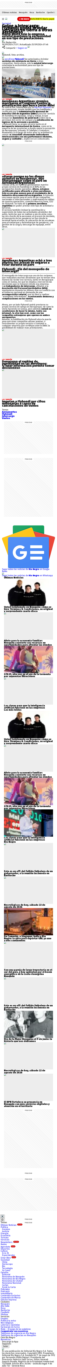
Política (4, 1227)
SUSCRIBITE (42, 19)
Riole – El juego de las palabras (16, 1329)
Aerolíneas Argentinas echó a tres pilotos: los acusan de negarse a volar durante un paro (27, 262)
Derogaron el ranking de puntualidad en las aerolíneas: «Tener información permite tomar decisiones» (28, 365)
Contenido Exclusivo (10, 1295)
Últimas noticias (9, 12)
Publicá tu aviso (8, 1320)
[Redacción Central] (3, 40)
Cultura (4, 1251)
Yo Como (6, 1270)
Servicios (5, 1239)
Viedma (4, 1314)
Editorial (6, 1274)
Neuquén (23, 12)
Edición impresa (8, 1299)
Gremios (6, 1229)
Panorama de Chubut (12, 1281)
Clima (4, 1262)
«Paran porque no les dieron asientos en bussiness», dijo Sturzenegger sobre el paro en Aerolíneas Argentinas (24, 180)
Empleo (4, 1318)
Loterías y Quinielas (10, 1325)
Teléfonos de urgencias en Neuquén (18, 1335)
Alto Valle (5, 1306)
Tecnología (7, 1268)
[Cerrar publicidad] (2, 1216)
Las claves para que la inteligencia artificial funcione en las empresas (24, 706)
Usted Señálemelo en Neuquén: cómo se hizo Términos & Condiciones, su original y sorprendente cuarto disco (28, 609)
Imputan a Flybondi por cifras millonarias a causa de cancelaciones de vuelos (23, 403)
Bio (3, 1266)
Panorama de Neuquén (13, 1276)
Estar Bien (8, 1258)
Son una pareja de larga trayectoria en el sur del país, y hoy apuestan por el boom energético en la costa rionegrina (28, 972)
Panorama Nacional (11, 1283)
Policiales (5, 1289)
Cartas (5, 1285)
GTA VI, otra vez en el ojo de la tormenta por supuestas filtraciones (27, 675)
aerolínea (14, 59)
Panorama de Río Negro (13, 1279)
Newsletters (9, 1242)
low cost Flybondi (42, 107)
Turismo (4, 1237)
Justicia (5, 1231)
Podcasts (5, 1291)
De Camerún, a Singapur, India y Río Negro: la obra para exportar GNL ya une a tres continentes (27, 938)
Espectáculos (8, 1255)
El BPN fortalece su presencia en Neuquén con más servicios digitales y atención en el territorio (27, 1104)
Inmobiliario (6, 1293)
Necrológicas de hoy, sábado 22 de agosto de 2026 (24, 905)
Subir (5, 1346)
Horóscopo (7, 1264)
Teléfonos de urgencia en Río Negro (18, 1333)
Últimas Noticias (11, 1225)
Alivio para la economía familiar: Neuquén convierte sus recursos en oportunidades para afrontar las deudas (28, 642)
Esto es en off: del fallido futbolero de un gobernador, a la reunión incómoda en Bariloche (28, 873)
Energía (4, 1233)
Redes (4, 1244)
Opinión (4, 1272)
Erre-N (5, 1253)
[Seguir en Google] (3, 57)
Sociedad (6, 23)
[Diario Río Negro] (6, 19)
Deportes (5, 1249)
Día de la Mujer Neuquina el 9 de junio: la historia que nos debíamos (28, 1040)
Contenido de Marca (10, 1297)
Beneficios (6, 1339)
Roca (32, 12)
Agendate (8, 1247)
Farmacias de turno (10, 1327)
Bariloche (40, 12)
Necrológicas (7, 1323)
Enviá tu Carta (9, 1287)
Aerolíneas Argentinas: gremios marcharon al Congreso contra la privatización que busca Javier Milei (28, 103)
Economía (5, 1235)
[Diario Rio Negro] (3, 1349)
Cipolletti (51, 12)
